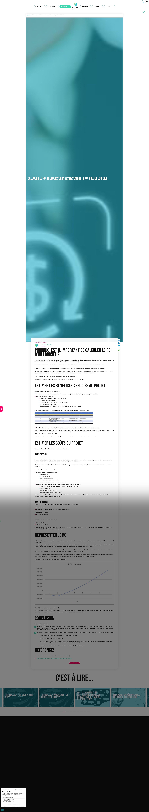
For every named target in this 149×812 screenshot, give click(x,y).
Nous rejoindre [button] (96, 6)
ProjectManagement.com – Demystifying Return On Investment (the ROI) (54, 658)
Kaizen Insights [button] (64, 6)
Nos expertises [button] (38, 6)
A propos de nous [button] (84, 6)
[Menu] (1, 409)
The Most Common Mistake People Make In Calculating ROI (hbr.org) (53, 656)
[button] (20, 697)
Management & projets (40, 342)
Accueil (28, 15)
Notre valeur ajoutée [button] (51, 6)
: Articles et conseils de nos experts (43, 15)
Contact (109, 6)
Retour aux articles (75, 663)
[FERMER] (143, 12)
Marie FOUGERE (47, 344)
